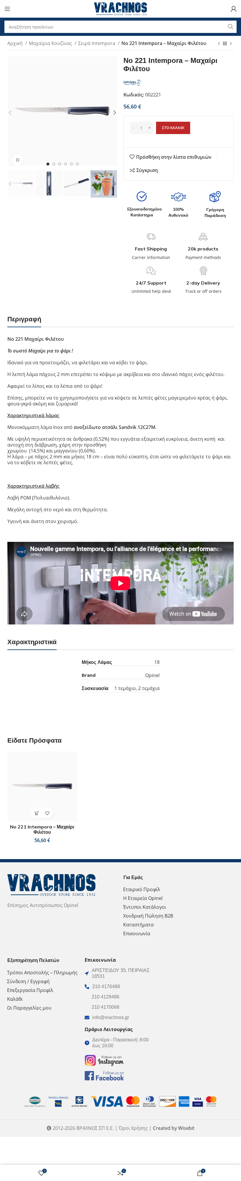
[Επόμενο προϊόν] (231, 44)
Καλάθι (15, 999)
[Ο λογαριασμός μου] (234, 9)
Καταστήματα (138, 924)
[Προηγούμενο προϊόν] (219, 44)
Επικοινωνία (136, 933)
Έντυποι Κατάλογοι (144, 907)
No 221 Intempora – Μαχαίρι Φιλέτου (42, 829)
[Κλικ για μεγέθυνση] (18, 160)
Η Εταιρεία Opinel (143, 898)
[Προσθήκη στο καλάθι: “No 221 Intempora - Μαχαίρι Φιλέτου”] (37, 813)
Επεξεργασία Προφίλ (30, 990)
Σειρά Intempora (97, 43)
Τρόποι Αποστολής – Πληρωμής (42, 972)
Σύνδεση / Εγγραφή (28, 981)
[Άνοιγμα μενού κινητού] (7, 9)
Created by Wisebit (174, 1128)
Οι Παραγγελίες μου (29, 1008)
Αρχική (15, 43)
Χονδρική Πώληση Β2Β (148, 916)
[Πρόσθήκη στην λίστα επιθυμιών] (47, 813)
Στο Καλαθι (173, 127)
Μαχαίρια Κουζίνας (51, 43)
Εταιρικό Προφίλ (141, 889)
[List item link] (120, 987)
